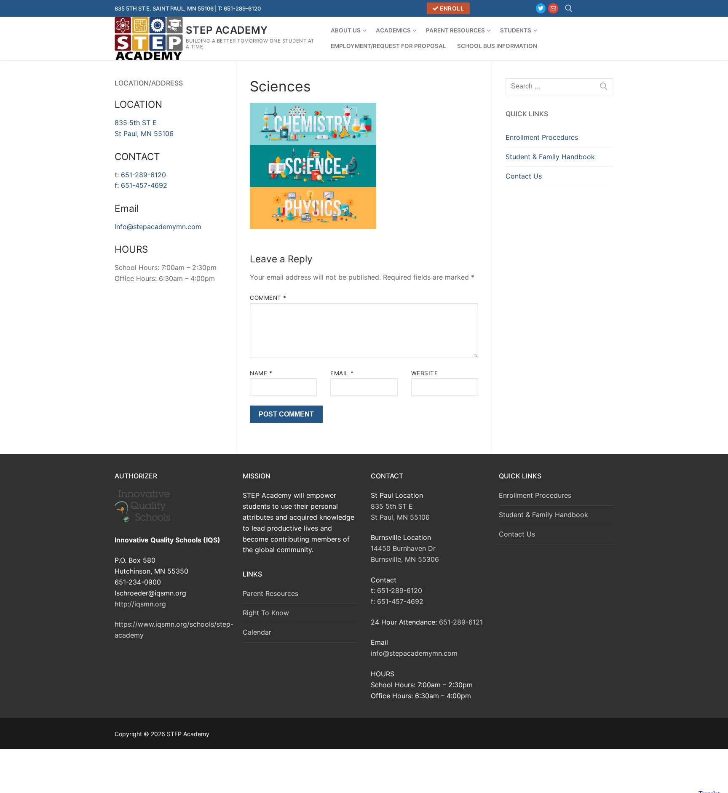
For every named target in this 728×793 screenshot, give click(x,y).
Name (261, 373)
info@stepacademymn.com (158, 226)
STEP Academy (227, 30)
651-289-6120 (143, 175)
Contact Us (524, 176)
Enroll (451, 8)
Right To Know (266, 613)
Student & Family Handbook (550, 156)
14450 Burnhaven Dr (403, 548)
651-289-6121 (461, 622)
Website (424, 373)
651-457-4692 (144, 185)
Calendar (257, 632)
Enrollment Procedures (542, 137)
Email (342, 373)
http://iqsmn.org (140, 604)
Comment (268, 297)
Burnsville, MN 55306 (405, 559)
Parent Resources (270, 593)
